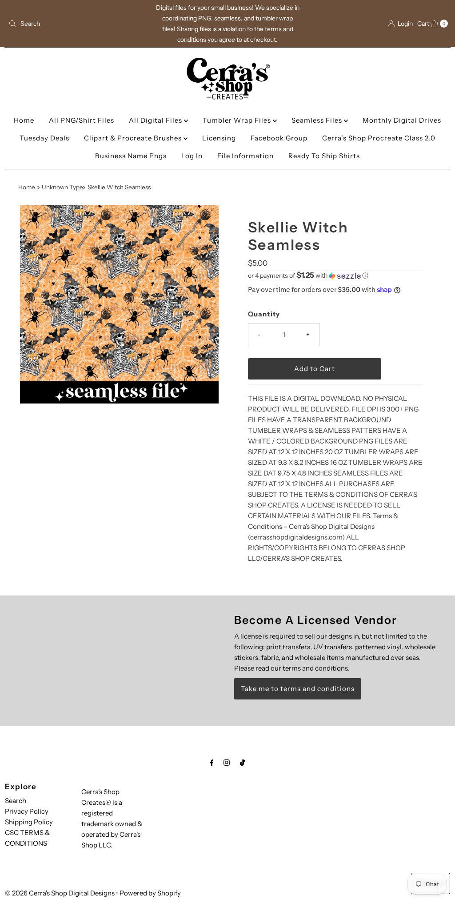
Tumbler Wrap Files (238, 120)
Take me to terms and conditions (298, 688)
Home (24, 120)
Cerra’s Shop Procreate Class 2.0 (378, 138)
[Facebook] (212, 762)
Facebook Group (279, 138)
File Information (245, 156)
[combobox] (77, 23)
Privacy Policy (26, 811)
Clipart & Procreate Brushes (134, 138)
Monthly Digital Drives (402, 120)
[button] (335, 275)
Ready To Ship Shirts (324, 156)
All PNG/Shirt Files (81, 120)
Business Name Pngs (131, 156)
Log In (192, 156)
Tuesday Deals (44, 138)
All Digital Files (156, 120)
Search (15, 800)
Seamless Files (317, 120)
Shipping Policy (29, 822)
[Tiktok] (242, 762)
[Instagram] (227, 762)
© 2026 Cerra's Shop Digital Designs (60, 893)
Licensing (219, 138)
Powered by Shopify (150, 893)
